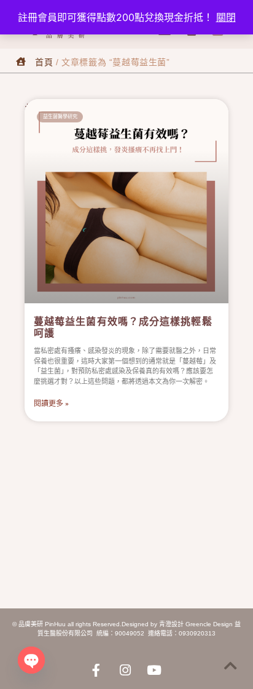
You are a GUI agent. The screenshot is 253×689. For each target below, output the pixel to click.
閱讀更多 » (51, 403)
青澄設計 (171, 624)
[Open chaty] (31, 660)
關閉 (226, 17)
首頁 (44, 62)
